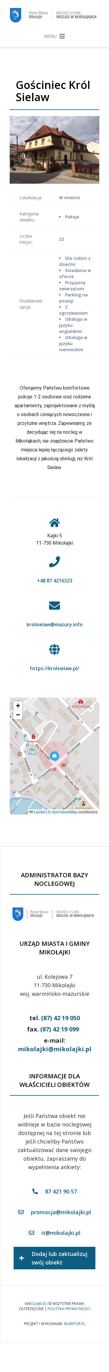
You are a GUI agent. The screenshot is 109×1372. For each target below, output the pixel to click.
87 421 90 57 (61, 1191)
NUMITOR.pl (74, 1323)
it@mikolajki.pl (61, 1232)
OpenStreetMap (64, 811)
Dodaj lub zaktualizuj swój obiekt (59, 1258)
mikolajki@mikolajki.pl (54, 1049)
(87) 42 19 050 (60, 1018)
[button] (54, 756)
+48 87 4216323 (54, 580)
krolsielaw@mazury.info (55, 624)
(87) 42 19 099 (59, 1029)
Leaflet (39, 811)
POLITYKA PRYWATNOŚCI (69, 1309)
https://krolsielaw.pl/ (54, 668)
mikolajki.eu (36, 1303)
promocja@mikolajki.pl (61, 1212)
